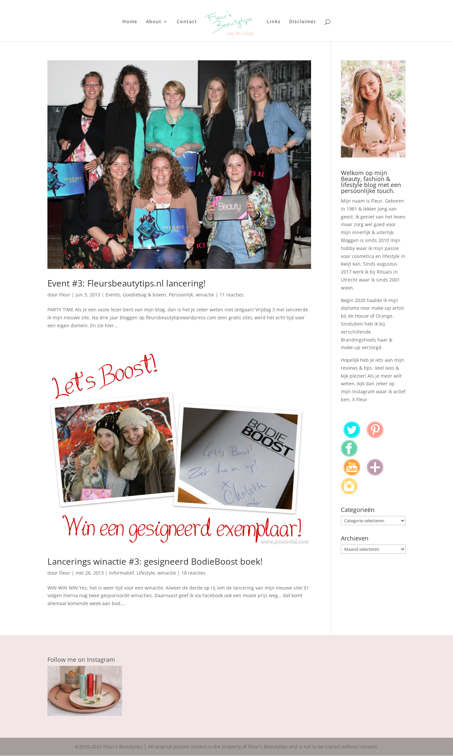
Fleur (64, 294)
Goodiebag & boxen (144, 294)
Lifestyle (146, 573)
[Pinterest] (375, 436)
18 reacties (193, 573)
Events (112, 294)
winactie (205, 294)
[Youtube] (352, 474)
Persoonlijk (181, 294)
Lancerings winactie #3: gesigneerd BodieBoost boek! (155, 561)
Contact (187, 22)
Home (129, 22)
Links (274, 22)
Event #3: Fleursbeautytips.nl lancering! (126, 283)
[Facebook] (349, 455)
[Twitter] (352, 436)
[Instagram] (349, 492)
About (154, 22)
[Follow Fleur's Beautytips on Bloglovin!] (375, 474)
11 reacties (232, 294)
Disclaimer (302, 22)
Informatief (121, 573)
